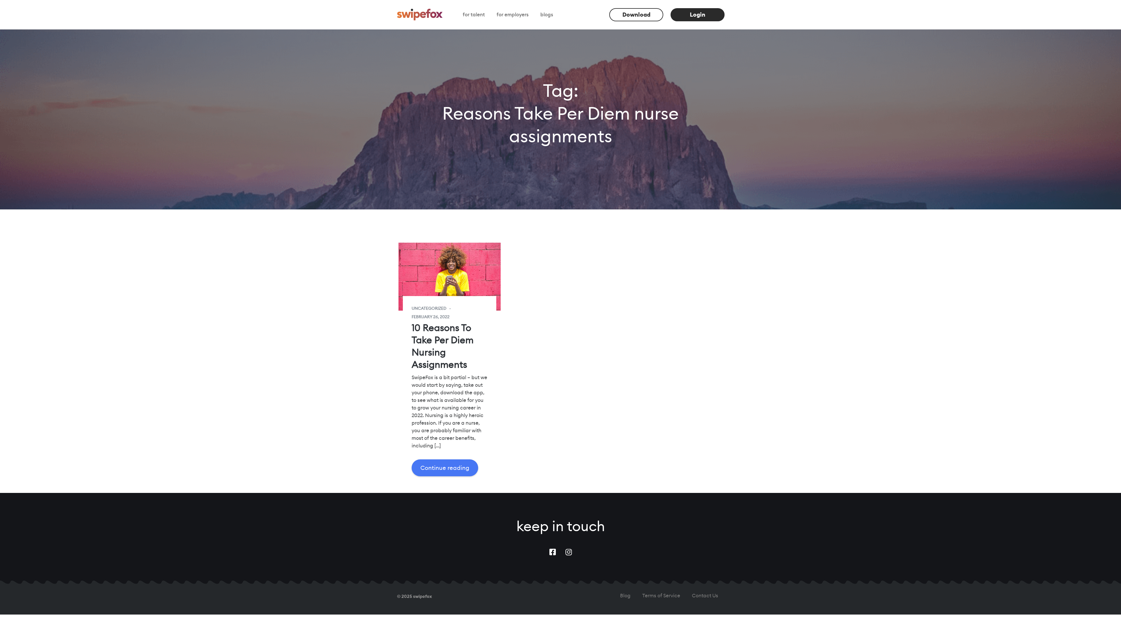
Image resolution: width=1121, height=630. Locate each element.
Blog (625, 595)
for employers (513, 14)
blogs (546, 14)
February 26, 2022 (431, 316)
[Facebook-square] (552, 552)
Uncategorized (429, 308)
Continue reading (444, 468)
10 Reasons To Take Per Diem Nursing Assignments (443, 346)
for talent (474, 14)
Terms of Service (661, 595)
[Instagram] (568, 552)
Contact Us (705, 595)
